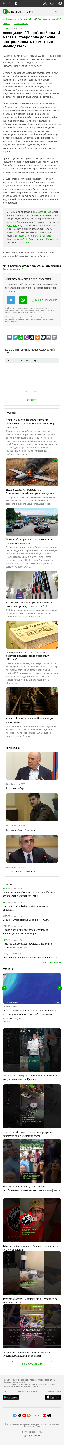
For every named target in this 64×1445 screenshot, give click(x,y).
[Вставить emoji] (35, 360)
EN (10, 3)
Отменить (32, 400)
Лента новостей (21, 24)
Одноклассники (15, 239)
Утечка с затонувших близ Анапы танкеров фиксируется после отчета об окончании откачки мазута (29, 1014)
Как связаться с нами (27, 1392)
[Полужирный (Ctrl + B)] (8, 360)
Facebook (21, 236)
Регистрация (32, 391)
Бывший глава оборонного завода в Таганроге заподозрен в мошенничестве (30, 894)
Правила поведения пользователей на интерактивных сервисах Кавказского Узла (32, 1425)
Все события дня (52, 962)
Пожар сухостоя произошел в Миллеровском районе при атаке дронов (30, 491)
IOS (48, 212)
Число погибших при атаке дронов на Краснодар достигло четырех (25, 931)
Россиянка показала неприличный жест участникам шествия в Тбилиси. (26, 1353)
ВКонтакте (45, 236)
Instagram (32, 236)
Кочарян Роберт (15, 788)
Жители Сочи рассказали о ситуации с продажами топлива (29, 541)
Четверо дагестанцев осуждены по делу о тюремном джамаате (28, 945)
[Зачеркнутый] (27, 360)
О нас (5, 1392)
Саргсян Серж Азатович (20, 871)
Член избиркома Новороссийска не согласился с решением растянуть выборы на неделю (31, 423)
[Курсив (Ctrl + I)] (15, 360)
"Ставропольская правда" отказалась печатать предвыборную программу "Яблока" (28, 655)
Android (41, 212)
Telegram (12, 225)
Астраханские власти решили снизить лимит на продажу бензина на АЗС (29, 604)
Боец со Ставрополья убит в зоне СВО (26, 919)
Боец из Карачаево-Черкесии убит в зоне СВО (30, 957)
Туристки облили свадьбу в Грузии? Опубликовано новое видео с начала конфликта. (32, 1188)
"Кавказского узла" (12, 269)
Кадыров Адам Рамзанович (22, 830)
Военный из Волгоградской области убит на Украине (30, 720)
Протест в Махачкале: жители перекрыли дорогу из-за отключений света (28, 1133)
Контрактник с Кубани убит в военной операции (26, 907)
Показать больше (32, 1364)
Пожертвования (54, 1392)
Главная (6, 24)
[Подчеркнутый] (21, 360)
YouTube (25, 242)
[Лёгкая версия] (16, 3)
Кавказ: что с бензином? (18, 19)
